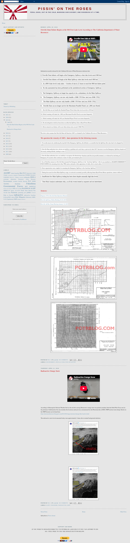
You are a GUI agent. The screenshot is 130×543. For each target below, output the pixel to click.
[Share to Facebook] (79, 360)
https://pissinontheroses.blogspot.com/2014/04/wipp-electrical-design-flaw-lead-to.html (65, 414)
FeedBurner (23, 219)
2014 (7, 144)
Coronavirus (21, 175)
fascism (25, 181)
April (8, 122)
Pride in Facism (8, 195)
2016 (7, 138)
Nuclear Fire (32, 190)
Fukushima (54, 505)
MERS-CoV (7, 190)
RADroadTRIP (7, 197)
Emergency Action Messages (27, 179)
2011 (7, 151)
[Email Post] (70, 359)
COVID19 (28, 175)
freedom (17, 184)
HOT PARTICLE (30, 186)
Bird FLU (23, 173)
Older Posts (123, 512)
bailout (12, 173)
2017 (7, 136)
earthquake (27, 177)
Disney (17, 177)
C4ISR (34, 173)
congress (15, 175)
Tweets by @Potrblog (9, 106)
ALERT (48, 505)
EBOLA (33, 177)
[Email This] (73, 360)
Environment (50, 362)
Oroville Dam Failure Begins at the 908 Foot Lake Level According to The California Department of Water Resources (80, 31)
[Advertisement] (12, 68)
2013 (7, 146)
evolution (15, 181)
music (12, 190)
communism (10, 175)
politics (29, 192)
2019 (7, 120)
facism (20, 181)
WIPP (68, 505)
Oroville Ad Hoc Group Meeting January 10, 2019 (54, 204)
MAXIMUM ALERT (29, 188)
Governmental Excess (13, 186)
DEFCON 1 (12, 177)
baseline (17, 173)
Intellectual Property (8, 188)
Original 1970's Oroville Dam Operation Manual (54, 196)
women (19, 199)
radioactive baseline (30, 195)
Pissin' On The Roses (65, 9)
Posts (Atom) (51, 515)
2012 (7, 149)
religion (13, 197)
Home (3, 23)
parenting (20, 192)
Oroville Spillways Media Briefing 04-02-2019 (53, 200)
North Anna (24, 190)
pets (25, 192)
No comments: (64, 359)
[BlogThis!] (75, 360)
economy (6, 179)
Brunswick (29, 173)
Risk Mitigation (70, 362)
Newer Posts (44, 512)
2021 (7, 115)
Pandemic (14, 192)
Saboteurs (28, 197)
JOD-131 (15, 188)
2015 (7, 141)
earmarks (21, 177)
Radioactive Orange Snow (50, 371)
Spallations (10, 199)
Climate (5, 175)
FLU (29, 181)
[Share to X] (77, 360)
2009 (7, 154)
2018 (7, 133)
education (13, 179)
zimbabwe (23, 199)
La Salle (20, 188)
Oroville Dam (60, 362)
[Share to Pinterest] (81, 360)
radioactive (62, 505)
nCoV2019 (17, 190)
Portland (34, 192)
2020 (7, 117)
